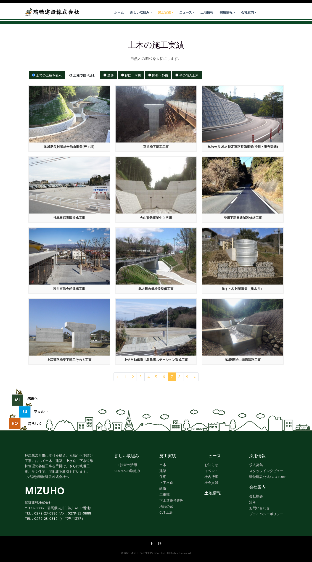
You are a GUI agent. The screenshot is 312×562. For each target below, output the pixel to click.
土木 (162, 464)
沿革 (252, 502)
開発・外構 (159, 75)
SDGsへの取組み (127, 470)
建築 (162, 470)
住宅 (162, 476)
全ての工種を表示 (48, 75)
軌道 (162, 488)
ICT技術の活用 (125, 464)
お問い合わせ (259, 508)
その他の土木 (188, 75)
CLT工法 (165, 512)
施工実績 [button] (165, 12)
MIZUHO (45, 490)
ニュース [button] (186, 12)
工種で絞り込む (84, 75)
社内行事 (211, 476)
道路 (110, 75)
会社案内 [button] (248, 12)
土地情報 (207, 12)
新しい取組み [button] (140, 12)
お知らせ (211, 464)
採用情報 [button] (226, 12)
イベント (211, 470)
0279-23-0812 (46, 518)
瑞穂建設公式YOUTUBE (267, 476)
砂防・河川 (132, 75)
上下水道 (166, 482)
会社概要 (256, 496)
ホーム (119, 12)
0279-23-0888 (79, 513)
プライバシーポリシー (266, 514)
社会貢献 (211, 482)
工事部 (164, 494)
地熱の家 (166, 506)
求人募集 (256, 464)
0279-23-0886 (46, 513)
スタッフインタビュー (266, 470)
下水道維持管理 (171, 500)
